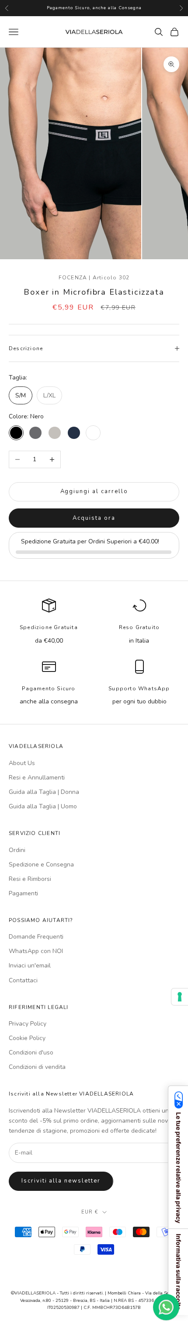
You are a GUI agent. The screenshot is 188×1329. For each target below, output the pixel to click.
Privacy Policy (27, 1023)
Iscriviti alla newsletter (61, 1181)
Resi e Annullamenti (37, 777)
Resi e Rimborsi (30, 879)
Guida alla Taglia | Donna (44, 792)
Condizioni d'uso (31, 1052)
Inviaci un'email (30, 965)
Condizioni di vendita (37, 1067)
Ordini (17, 850)
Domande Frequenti (36, 936)
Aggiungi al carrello (94, 491)
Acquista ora (94, 518)
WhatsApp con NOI (36, 951)
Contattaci (23, 980)
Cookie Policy (27, 1038)
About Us (22, 763)
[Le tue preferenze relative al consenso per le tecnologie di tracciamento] (179, 996)
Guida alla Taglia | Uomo (43, 806)
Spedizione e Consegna (41, 864)
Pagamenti (23, 893)
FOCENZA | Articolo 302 (94, 277)
